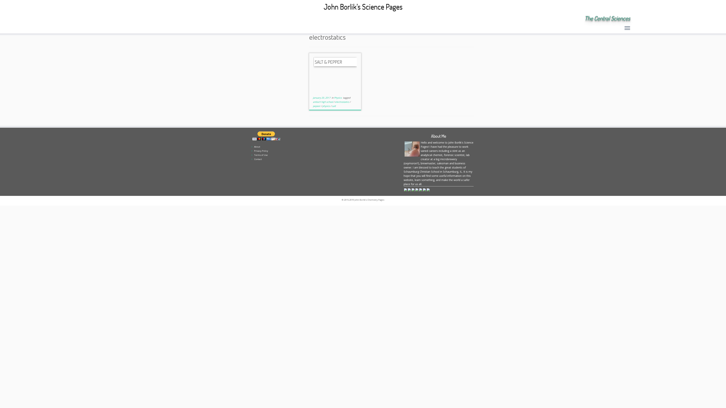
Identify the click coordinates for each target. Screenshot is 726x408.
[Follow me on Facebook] (114, 18)
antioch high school (323, 102)
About (257, 146)
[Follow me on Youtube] (124, 18)
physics (326, 106)
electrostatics (342, 102)
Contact (258, 159)
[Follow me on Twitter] (109, 18)
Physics (338, 97)
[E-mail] (104, 18)
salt (334, 106)
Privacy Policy (261, 150)
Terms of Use (261, 155)
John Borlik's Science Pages (363, 6)
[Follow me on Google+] (119, 18)
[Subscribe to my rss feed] (99, 18)
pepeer (317, 106)
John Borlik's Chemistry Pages (369, 199)
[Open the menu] (627, 28)
